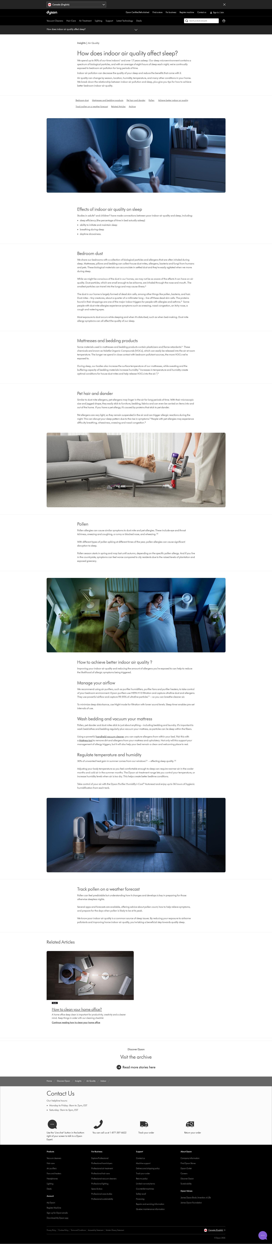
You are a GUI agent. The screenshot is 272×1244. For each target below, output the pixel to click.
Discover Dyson (187, 1178)
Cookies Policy (63, 1230)
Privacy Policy (51, 1230)
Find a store (157, 12)
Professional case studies (101, 1194)
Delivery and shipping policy (148, 1168)
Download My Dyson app (57, 1218)
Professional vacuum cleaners (103, 1178)
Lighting (98, 20)
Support (109, 20)
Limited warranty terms (145, 1184)
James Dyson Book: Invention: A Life (196, 1197)
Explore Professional (99, 1158)
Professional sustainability (102, 1199)
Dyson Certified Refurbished (137, 12)
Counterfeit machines (145, 1189)
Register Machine (54, 1208)
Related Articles (118, 106)
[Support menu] (114, 20)
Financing (140, 1199)
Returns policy (141, 1178)
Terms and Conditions (78, 1230)
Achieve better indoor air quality (173, 100)
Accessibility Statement (95, 1230)
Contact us (201, 12)
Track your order (143, 1173)
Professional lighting (99, 1184)
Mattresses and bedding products (107, 100)
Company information (190, 1158)
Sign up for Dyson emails (57, 1213)
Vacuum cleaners (54, 1158)
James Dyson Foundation (191, 1203)
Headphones (52, 1178)
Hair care (51, 1163)
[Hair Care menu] (77, 20)
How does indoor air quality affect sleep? (66, 29)
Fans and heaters (54, 1173)
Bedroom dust (82, 100)
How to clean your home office (76, 1009)
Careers (184, 1173)
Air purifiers (52, 1168)
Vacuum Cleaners (55, 20)
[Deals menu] (143, 20)
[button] (214, 1230)
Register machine (187, 12)
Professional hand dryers (101, 1163)
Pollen (151, 100)
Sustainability (186, 1184)
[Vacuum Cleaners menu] (64, 20)
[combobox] (76, 4)
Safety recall (141, 1194)
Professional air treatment (102, 1168)
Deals (139, 20)
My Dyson (51, 1203)
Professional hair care (100, 1173)
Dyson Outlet (186, 1168)
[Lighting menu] (103, 20)
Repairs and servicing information (150, 1204)
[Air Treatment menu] (93, 20)
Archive (132, 106)
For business (171, 12)
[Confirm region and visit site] (224, 4)
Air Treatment (85, 20)
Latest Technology (124, 20)
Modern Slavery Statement (115, 1230)
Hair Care (71, 20)
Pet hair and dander (136, 100)
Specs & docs (96, 1189)
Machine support (143, 1163)
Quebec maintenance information (150, 1209)
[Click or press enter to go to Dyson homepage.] (52, 13)
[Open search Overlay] (201, 20)
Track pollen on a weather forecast (92, 106)
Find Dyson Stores (188, 1163)
